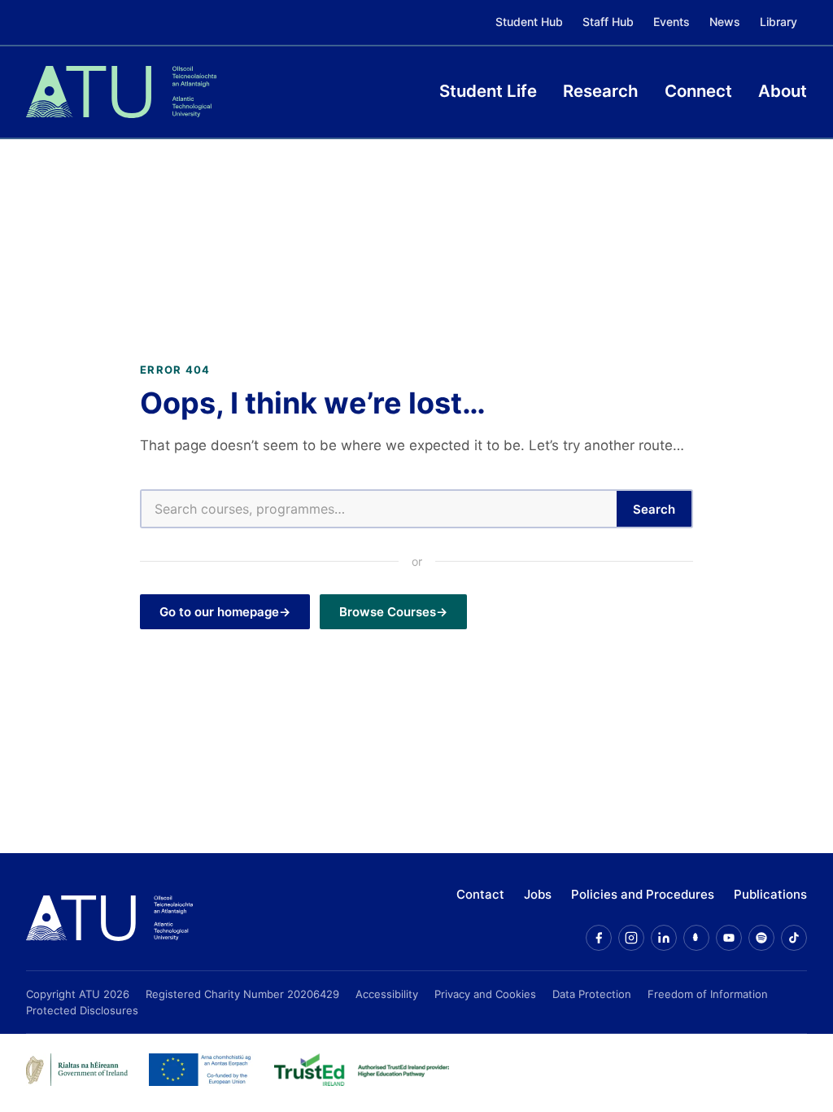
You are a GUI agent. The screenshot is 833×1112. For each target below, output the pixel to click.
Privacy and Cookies (485, 993)
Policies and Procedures (642, 894)
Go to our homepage (219, 611)
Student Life (488, 91)
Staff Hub (608, 21)
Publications (770, 894)
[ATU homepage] (109, 918)
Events (671, 21)
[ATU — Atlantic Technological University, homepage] (121, 92)
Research (601, 91)
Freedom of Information (708, 993)
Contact (480, 894)
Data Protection (591, 993)
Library (778, 21)
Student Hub (529, 21)
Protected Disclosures (82, 1010)
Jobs (538, 894)
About (782, 91)
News (724, 21)
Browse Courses (387, 611)
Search (654, 509)
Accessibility (386, 993)
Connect (698, 91)
